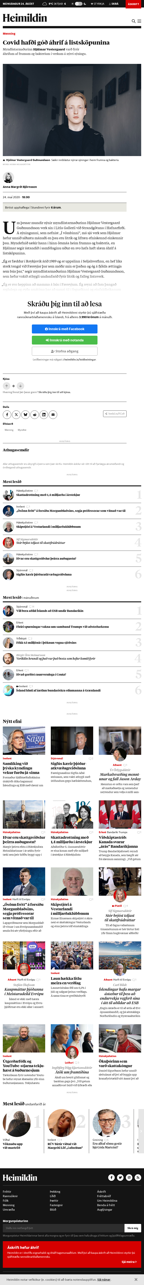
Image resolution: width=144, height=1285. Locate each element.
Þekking (55, 1191)
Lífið (53, 1196)
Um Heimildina (107, 1200)
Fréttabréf (104, 1196)
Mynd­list (22, 429)
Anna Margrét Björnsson (20, 187)
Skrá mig (133, 1228)
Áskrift (101, 1191)
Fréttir (7, 1191)
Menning (9, 33)
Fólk (5, 1200)
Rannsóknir (10, 1196)
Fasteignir (56, 1205)
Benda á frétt (106, 1205)
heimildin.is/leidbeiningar (80, 359)
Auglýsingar (104, 1209)
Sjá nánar (103, 1279)
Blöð (53, 1209)
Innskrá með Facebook (66, 329)
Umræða (9, 1209)
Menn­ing (9, 429)
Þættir (54, 1200)
